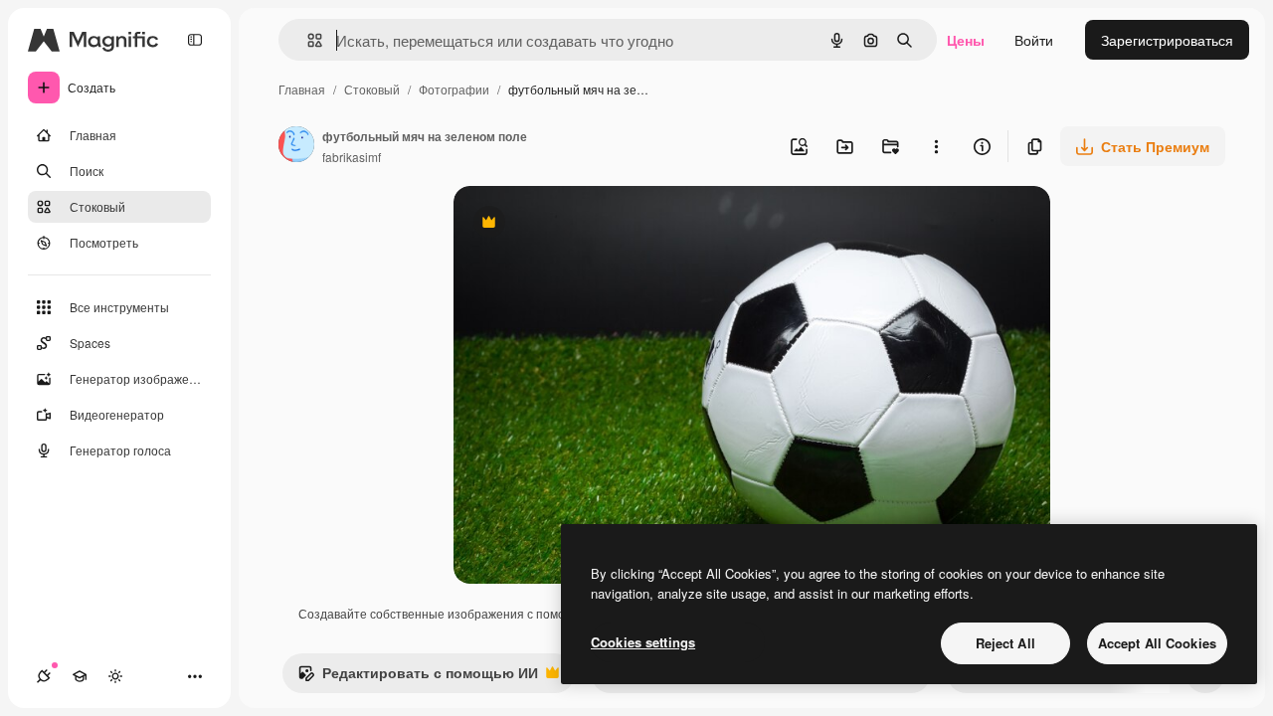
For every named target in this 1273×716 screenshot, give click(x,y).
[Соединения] (44, 676)
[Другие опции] (936, 146)
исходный (587, 224)
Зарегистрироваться (1167, 40)
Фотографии (454, 89)
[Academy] (79, 676)
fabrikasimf (351, 156)
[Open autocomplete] (306, 40)
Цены (966, 40)
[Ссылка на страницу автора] (296, 146)
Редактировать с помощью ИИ (417, 677)
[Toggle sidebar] (195, 40)
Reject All (1005, 642)
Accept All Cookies (1157, 642)
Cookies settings (643, 641)
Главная (301, 89)
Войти (1033, 40)
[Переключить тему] (115, 676)
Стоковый (372, 89)
